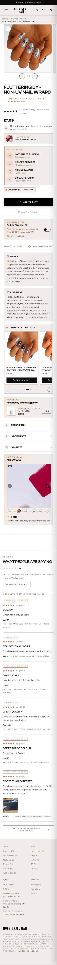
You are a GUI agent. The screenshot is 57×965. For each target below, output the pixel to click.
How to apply (37, 851)
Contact (35, 868)
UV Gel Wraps (10, 855)
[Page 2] (30, 389)
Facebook (36, 889)
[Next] (49, 389)
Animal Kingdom (19, 19)
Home (5, 19)
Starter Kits (9, 851)
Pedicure (8, 868)
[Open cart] (51, 10)
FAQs (6, 889)
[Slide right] (35, 76)
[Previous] (8, 389)
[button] (28, 111)
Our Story (8, 884)
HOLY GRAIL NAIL (21, 10)
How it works (15, 236)
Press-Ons (8, 864)
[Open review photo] (10, 805)
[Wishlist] (44, 10)
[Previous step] (10, 486)
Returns (35, 860)
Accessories (9, 873)
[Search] (37, 10)
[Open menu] (6, 10)
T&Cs (33, 864)
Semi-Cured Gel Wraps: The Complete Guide (14, 904)
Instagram (36, 884)
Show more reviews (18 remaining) (27, 829)
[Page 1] (27, 389)
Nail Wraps (8, 860)
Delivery (35, 855)
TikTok (34, 893)
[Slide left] (22, 76)
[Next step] (48, 486)
